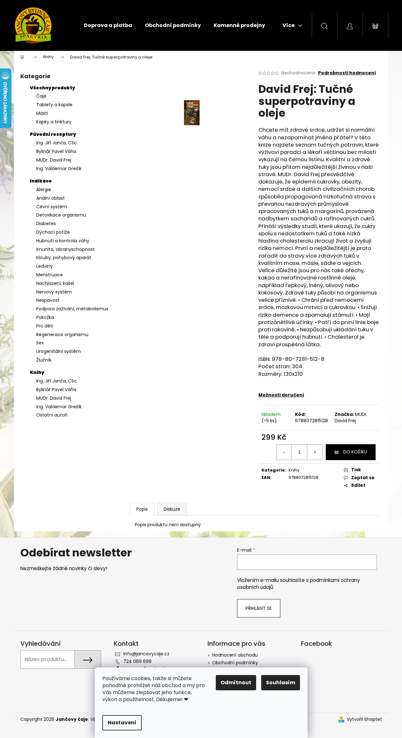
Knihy (37, 372)
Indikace (41, 181)
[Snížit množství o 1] (284, 452)
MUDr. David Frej (53, 160)
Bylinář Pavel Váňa (56, 151)
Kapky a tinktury (54, 122)
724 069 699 (137, 661)
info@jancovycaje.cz (146, 654)
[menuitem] (108, 25)
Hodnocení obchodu (235, 655)
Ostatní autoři (51, 415)
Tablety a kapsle (54, 104)
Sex (40, 343)
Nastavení (122, 722)
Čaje (41, 96)
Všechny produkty (52, 88)
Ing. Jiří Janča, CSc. (57, 143)
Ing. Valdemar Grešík (59, 168)
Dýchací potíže (53, 232)
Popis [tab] (142, 509)
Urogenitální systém (58, 351)
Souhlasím (280, 682)
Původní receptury (53, 134)
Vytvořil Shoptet (364, 719)
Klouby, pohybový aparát (63, 257)
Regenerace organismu (62, 334)
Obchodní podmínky (235, 662)
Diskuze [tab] (172, 509)
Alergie (43, 189)
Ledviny (44, 266)
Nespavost (47, 300)
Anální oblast (50, 198)
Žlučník (43, 360)
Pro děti (44, 326)
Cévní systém (51, 206)
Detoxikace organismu (61, 215)
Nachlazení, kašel (55, 283)
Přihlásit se (259, 608)
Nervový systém (54, 292)
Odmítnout (236, 682)
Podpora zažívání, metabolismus (72, 309)
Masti (42, 113)
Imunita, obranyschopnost (65, 249)
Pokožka (45, 317)
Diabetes (46, 223)
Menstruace (49, 275)
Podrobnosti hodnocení (347, 73)
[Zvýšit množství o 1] (314, 452)
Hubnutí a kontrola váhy (62, 241)
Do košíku (355, 452)
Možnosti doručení (281, 395)
